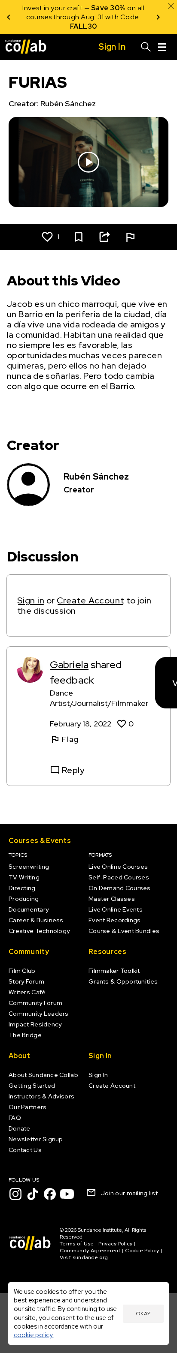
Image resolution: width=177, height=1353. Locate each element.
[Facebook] (50, 1194)
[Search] (146, 47)
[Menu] (162, 47)
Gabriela (69, 664)
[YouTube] (67, 1194)
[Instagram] (15, 1194)
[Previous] (8, 17)
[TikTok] (33, 1194)
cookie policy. (34, 1334)
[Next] (158, 17)
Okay (143, 1313)
